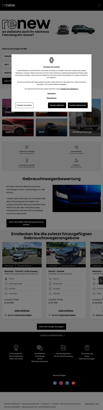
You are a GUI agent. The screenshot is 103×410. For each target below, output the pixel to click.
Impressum (51, 93)
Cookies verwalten (24, 105)
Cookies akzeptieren (77, 105)
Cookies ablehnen (57, 105)
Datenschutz (51, 98)
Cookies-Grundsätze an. (69, 89)
